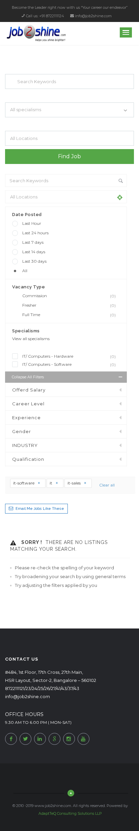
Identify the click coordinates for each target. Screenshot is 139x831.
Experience (26, 417)
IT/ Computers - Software (69, 364)
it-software (24, 482)
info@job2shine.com (93, 16)
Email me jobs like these (40, 508)
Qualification (28, 459)
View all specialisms (31, 338)
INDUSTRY (25, 445)
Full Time (69, 314)
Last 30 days (34, 261)
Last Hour (31, 223)
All (24, 270)
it (51, 482)
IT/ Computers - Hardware (69, 356)
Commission (69, 296)
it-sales (74, 482)
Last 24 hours (35, 232)
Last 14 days (33, 251)
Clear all (107, 485)
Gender (21, 431)
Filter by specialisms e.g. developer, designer (44, 123)
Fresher (69, 305)
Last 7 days (33, 242)
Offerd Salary (29, 390)
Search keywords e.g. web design (34, 95)
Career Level (28, 403)
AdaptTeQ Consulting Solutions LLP (70, 813)
